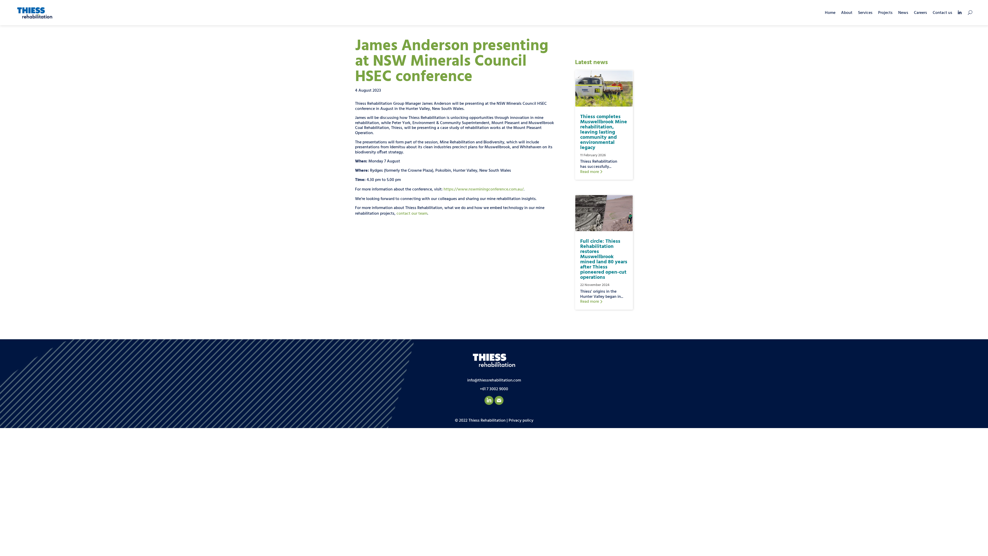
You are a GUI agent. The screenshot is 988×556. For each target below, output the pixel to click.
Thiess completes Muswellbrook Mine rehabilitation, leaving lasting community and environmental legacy (603, 132)
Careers (920, 13)
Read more (590, 172)
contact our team (411, 213)
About (846, 13)
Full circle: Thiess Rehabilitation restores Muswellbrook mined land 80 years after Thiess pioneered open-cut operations (603, 259)
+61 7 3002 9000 (494, 389)
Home (830, 13)
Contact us (942, 13)
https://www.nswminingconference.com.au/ (484, 189)
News (903, 13)
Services (865, 13)
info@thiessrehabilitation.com (494, 380)
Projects (885, 13)
